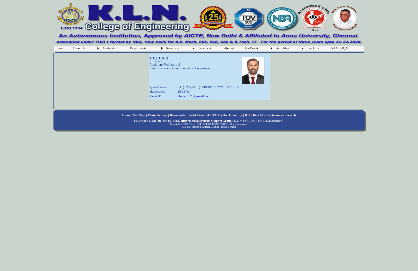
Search (291, 115)
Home (59, 48)
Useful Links (195, 115)
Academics (109, 48)
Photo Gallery (157, 115)
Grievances (276, 115)
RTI (247, 115)
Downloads (177, 115)
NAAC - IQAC (340, 48)
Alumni (229, 48)
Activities (282, 48)
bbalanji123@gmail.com (194, 96)
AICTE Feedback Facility (224, 115)
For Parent (251, 48)
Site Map (139, 115)
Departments (138, 48)
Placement (204, 48)
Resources (172, 48)
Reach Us (312, 48)
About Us (79, 48)
